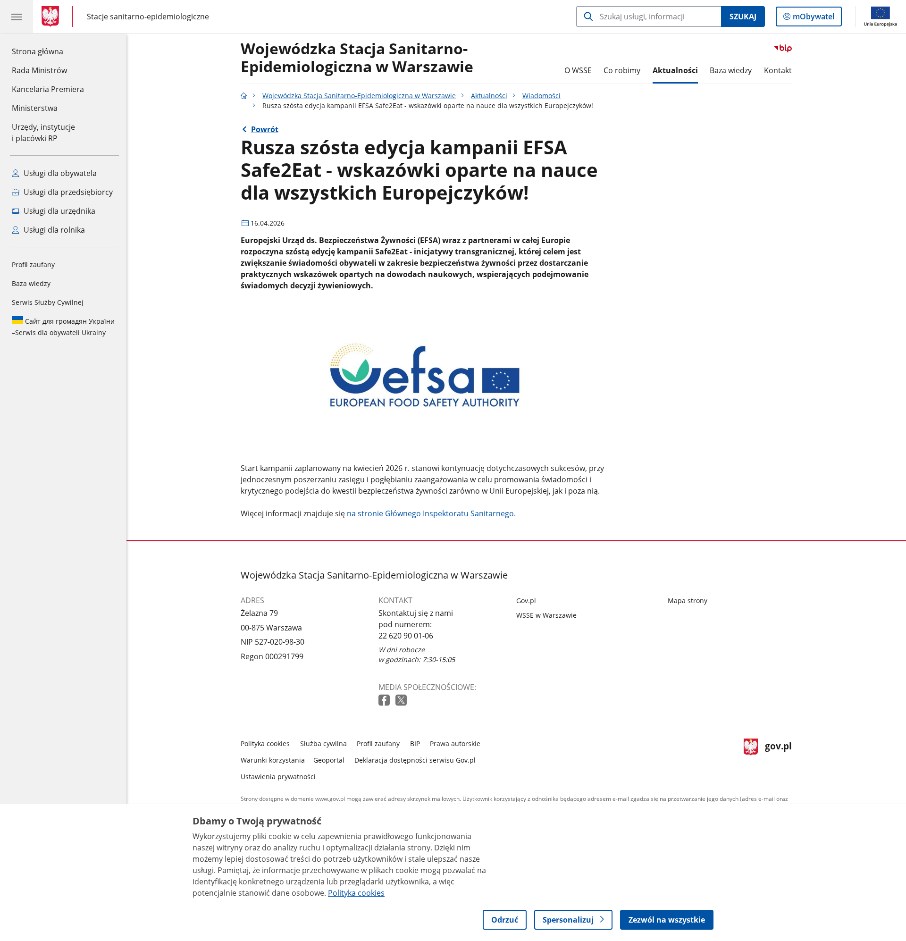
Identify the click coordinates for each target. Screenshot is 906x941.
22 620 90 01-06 (405, 635)
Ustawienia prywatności (278, 776)
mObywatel (813, 18)
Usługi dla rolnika (53, 230)
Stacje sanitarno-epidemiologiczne (148, 16)
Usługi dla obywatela (59, 173)
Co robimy (622, 70)
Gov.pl (526, 600)
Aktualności (675, 70)
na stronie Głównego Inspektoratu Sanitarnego (430, 513)
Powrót (264, 129)
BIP (415, 743)
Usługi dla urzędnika (58, 211)
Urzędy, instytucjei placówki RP (43, 132)
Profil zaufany (33, 264)
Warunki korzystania (273, 760)
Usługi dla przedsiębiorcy (67, 192)
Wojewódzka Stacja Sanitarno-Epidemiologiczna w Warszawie (357, 58)
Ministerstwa (35, 108)
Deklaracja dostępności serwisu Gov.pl (415, 760)
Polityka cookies (265, 743)
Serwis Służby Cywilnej (48, 302)
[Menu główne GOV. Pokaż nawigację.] (16, 16)
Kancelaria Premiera (48, 89)
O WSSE (578, 70)
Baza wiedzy (31, 283)
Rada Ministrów (39, 70)
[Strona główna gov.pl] (52, 16)
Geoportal (328, 760)
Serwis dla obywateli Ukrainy (63, 327)
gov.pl (778, 758)
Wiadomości (541, 95)
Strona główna (48, 51)
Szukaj (743, 16)
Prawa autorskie (455, 743)
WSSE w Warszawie (546, 615)
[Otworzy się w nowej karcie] (385, 700)
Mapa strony (687, 600)
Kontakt (778, 70)
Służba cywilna (323, 743)
